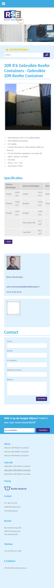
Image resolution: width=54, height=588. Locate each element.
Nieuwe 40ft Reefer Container (16, 456)
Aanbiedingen (18, 49)
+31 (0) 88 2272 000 (12, 551)
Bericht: (10, 380)
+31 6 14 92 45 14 (13, 292)
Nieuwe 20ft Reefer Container (16, 452)
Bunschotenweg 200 (12, 528)
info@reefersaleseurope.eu (15, 568)
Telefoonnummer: (14, 370)
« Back (8, 242)
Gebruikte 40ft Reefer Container (17, 474)
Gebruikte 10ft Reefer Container (17, 466)
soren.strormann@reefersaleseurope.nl (22, 287)
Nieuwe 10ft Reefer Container (16, 448)
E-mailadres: (12, 361)
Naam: (9, 341)
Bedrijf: (10, 351)
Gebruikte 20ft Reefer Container (17, 470)
